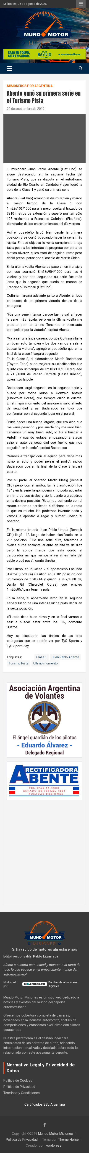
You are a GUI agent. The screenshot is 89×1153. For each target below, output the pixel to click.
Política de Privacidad (19, 1087)
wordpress (53, 1145)
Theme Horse (68, 1140)
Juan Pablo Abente (65, 657)
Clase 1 (41, 657)
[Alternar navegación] (9, 68)
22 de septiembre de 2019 (25, 109)
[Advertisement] (44, 850)
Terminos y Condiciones (21, 1093)
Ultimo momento (45, 663)
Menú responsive (81, 4)
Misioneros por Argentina (29, 86)
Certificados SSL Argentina (44, 1104)
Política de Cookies (17, 1080)
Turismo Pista (19, 663)
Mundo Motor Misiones (55, 1134)
